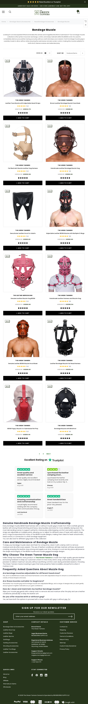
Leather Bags (7, 633)
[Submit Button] (70, 616)
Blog (4, 677)
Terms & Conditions (66, 636)
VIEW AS (39, 53)
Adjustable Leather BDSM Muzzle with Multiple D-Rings (65, 233)
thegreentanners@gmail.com (41, 653)
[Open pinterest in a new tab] (36, 675)
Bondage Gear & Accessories (20, 22)
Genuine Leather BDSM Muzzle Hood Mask (22, 363)
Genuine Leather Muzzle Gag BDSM (23, 298)
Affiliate (5, 681)
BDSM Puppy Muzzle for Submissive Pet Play (22, 429)
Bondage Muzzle (63, 22)
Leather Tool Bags (9, 649)
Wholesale (7, 687)
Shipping (63, 630)
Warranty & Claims (9, 684)
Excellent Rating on (35, 460)
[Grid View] (45, 53)
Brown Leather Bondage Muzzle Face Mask (65, 103)
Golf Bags (6, 639)
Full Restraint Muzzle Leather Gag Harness (23, 168)
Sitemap (63, 643)
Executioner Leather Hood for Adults (23, 233)
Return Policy (64, 639)
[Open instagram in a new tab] (41, 675)
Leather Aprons (8, 636)
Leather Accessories (10, 652)
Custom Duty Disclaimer (68, 646)
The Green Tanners (44, 558)
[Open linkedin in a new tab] (46, 675)
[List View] (49, 53)
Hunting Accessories (10, 643)
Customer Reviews (66, 633)
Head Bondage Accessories (44, 22)
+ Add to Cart (22, 118)
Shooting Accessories (10, 646)
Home (4, 22)
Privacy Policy (64, 649)
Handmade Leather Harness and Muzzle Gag (65, 298)
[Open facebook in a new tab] (32, 675)
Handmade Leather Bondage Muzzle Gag (65, 168)
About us (6, 674)
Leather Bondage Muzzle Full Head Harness (65, 363)
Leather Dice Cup (9, 630)
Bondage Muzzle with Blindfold (65, 429)
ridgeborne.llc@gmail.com (40, 655)
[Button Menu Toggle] (3, 12)
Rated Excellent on (50, 2)
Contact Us (63, 627)
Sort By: (60, 53)
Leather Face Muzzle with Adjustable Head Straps (22, 103)
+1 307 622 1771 (36, 662)
